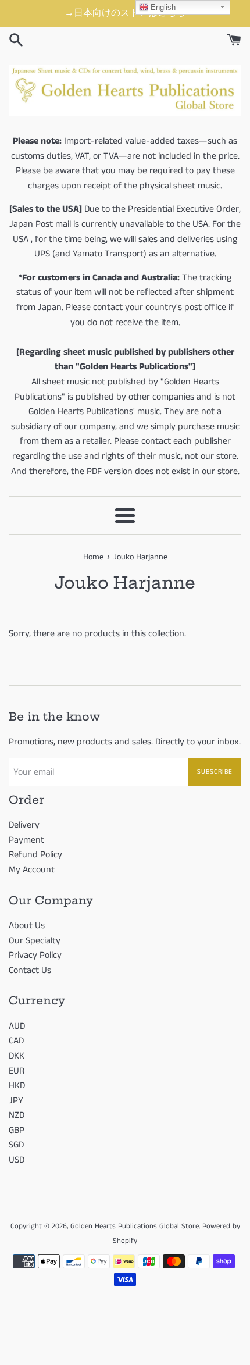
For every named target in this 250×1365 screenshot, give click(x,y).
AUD (17, 1026)
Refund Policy (35, 854)
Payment (26, 840)
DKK (16, 1056)
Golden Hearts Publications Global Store (134, 1226)
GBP (16, 1130)
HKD (17, 1085)
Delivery (24, 825)
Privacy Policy (35, 955)
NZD (16, 1115)
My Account (32, 869)
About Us (27, 925)
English (162, 7)
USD (16, 1160)
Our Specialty (34, 940)
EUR (16, 1071)
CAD (16, 1040)
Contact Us (30, 970)
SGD (16, 1145)
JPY (16, 1100)
